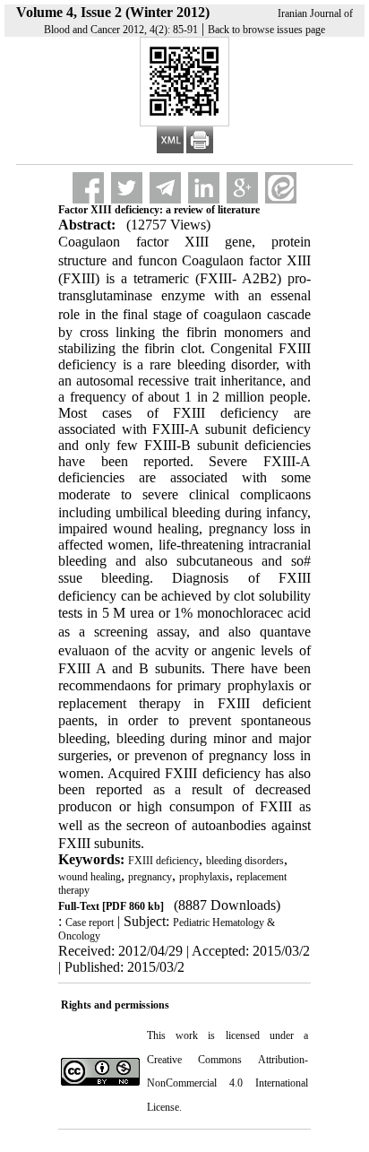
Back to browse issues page (266, 29)
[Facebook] (88, 188)
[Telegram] (165, 188)
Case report (89, 922)
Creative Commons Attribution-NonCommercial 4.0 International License (227, 1083)
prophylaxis (204, 876)
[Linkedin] (203, 188)
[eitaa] (280, 188)
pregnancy (150, 876)
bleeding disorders (245, 860)
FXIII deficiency (163, 860)
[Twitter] (126, 188)
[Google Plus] (242, 188)
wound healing (89, 876)
